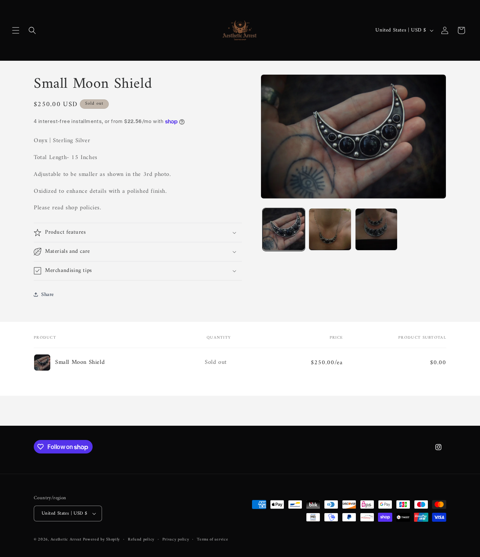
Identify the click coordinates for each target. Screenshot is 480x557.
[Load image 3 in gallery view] (376, 229)
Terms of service (212, 539)
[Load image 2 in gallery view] (330, 229)
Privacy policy (175, 539)
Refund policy (141, 539)
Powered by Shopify (101, 539)
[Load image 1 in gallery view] (283, 229)
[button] (16, 30)
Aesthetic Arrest (67, 539)
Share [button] (47, 294)
